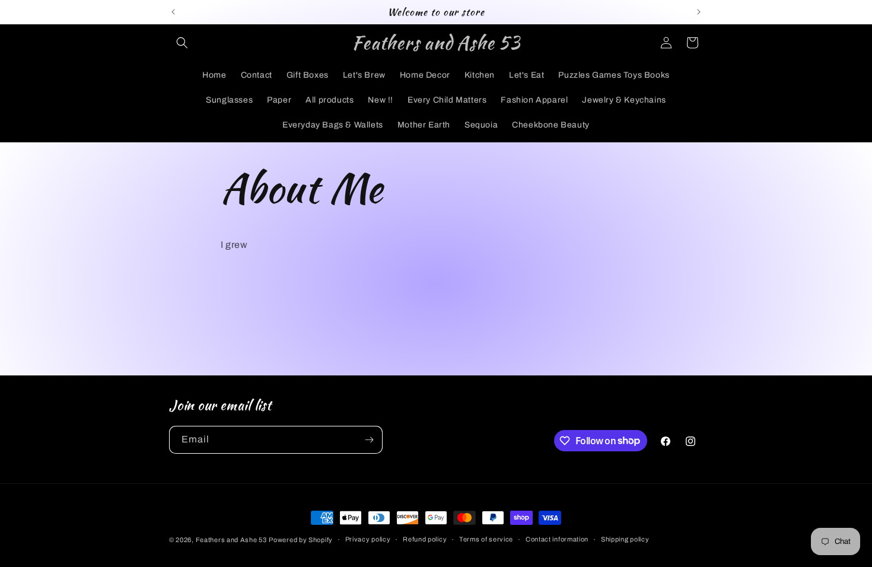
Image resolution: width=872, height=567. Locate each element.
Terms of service (486, 539)
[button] (182, 43)
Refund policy (425, 539)
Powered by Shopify (301, 539)
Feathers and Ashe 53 (231, 539)
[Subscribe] (369, 440)
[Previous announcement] (173, 12)
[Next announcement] (699, 12)
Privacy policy (368, 539)
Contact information (557, 539)
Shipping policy (625, 539)
